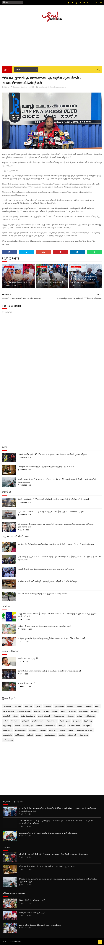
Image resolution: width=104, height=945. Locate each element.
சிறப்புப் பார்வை (59, 716)
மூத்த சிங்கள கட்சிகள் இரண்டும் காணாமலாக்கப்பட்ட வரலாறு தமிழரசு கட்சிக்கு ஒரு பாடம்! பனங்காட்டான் (59, 615)
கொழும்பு (94, 711)
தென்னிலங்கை (52, 721)
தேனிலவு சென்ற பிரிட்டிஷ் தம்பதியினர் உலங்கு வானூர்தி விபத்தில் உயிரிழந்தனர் (54, 498)
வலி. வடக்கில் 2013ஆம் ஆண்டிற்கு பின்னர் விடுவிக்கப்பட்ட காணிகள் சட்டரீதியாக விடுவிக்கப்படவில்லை (56, 822)
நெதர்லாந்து (7, 725)
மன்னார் (62, 730)
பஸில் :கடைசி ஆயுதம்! (28, 658)
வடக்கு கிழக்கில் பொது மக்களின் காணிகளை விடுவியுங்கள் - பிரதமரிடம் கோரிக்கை (56, 543)
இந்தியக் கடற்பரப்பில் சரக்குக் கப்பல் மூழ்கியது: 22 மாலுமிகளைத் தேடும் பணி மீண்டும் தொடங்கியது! (57, 480)
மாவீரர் (71, 730)
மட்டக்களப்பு (7, 730)
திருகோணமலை (37, 721)
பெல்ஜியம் (87, 725)
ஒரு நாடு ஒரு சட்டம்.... (28, 682)
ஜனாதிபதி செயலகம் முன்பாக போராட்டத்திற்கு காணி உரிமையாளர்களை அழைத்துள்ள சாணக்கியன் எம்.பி (58, 809)
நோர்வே (17, 725)
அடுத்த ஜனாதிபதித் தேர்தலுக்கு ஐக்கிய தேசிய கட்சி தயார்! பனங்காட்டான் (51, 638)
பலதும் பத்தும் (28, 725)
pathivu (18, 942)
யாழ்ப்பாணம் (61, 87)
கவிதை (55, 711)
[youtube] (76, 2)
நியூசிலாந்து (88, 721)
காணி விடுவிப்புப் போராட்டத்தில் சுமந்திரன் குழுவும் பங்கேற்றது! (46, 568)
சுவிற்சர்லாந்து (90, 716)
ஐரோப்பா (37, 711)
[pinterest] (96, 2)
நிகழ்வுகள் (77, 721)
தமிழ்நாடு (25, 721)
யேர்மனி (30, 735)
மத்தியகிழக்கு (20, 730)
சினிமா (79, 716)
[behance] (88, 2)
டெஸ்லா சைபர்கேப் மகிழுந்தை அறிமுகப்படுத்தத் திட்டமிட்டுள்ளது (47, 581)
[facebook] (68, 2)
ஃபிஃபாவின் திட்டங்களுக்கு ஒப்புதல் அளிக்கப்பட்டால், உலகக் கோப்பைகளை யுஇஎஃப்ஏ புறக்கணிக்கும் (56, 525)
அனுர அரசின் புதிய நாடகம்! (32, 899)
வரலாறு (39, 735)
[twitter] (72, 2)
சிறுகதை (71, 716)
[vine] (92, 2)
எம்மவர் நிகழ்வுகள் (24, 711)
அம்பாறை (18, 706)
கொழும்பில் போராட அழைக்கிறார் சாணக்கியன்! (50, 280)
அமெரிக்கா (7, 706)
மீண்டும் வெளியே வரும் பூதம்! (17, 281)
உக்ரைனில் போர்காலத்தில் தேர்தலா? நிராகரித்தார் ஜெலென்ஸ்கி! (46, 466)
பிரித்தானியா (50, 725)
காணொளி (72, 711)
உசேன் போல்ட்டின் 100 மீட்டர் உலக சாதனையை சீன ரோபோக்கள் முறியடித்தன (52, 454)
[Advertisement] (52, 43)
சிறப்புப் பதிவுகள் (44, 716)
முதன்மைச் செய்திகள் (47, 87)
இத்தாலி (70, 706)
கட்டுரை (46, 711)
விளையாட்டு (84, 735)
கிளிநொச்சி (83, 711)
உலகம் (97, 706)
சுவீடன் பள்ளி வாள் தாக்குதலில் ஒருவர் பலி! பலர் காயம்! (43, 593)
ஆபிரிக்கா (47, 706)
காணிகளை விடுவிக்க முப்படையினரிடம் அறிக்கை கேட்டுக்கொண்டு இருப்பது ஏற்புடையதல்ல (83, 277)
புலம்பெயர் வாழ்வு (74, 725)
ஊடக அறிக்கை (8, 711)
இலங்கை (89, 706)
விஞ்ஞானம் (72, 735)
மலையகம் (52, 730)
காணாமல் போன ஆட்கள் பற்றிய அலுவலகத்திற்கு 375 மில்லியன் (48, 832)
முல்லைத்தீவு (7, 735)
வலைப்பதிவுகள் (50, 735)
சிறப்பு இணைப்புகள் (28, 716)
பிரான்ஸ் (39, 725)
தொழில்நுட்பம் (65, 721)
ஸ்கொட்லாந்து (8, 740)
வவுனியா (62, 735)
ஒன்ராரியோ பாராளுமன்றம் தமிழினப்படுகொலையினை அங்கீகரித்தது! (49, 670)
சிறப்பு (16, 716)
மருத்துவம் (32, 730)
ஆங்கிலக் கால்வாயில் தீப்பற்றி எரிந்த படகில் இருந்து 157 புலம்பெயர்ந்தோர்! (51, 511)
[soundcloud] (101, 2)
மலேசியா (43, 730)
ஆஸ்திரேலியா (59, 706)
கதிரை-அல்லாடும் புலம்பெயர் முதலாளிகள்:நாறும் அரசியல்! (44, 625)
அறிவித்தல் (28, 706)
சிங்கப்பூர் (6, 716)
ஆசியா (37, 706)
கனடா (63, 711)
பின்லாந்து (61, 725)
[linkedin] (80, 2)
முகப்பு (7, 69)
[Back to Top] (100, 942)
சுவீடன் (5, 721)
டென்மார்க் (15, 721)
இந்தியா (79, 706)
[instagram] (84, 2)
